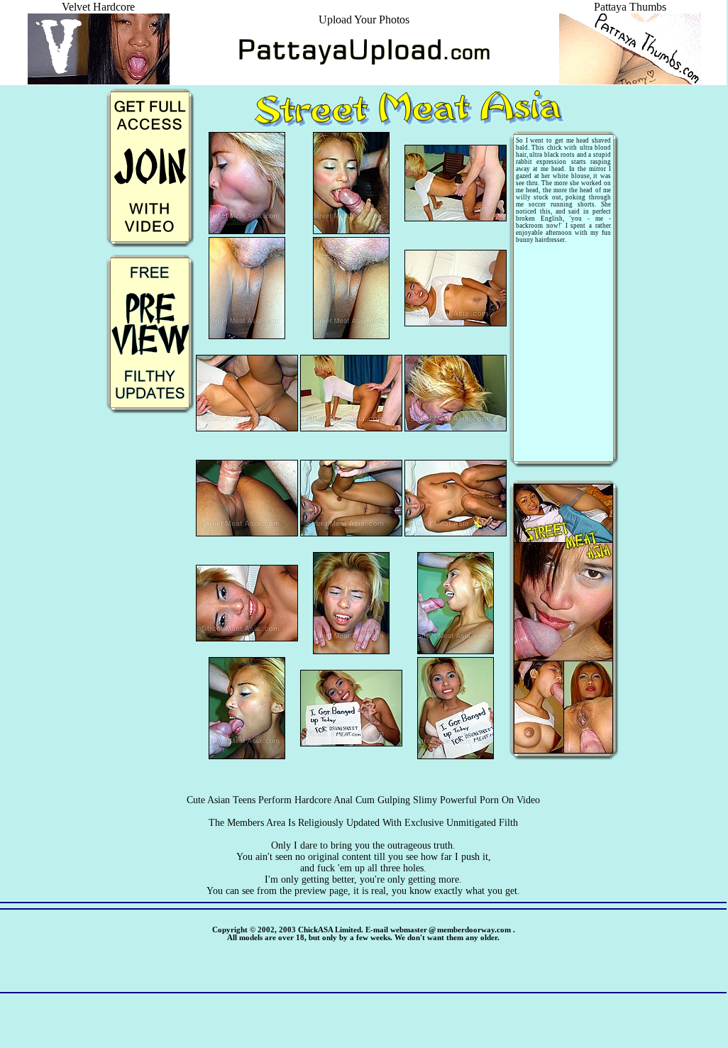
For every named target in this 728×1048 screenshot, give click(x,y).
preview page (321, 891)
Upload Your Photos (364, 19)
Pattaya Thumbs (630, 7)
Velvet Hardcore (98, 7)
